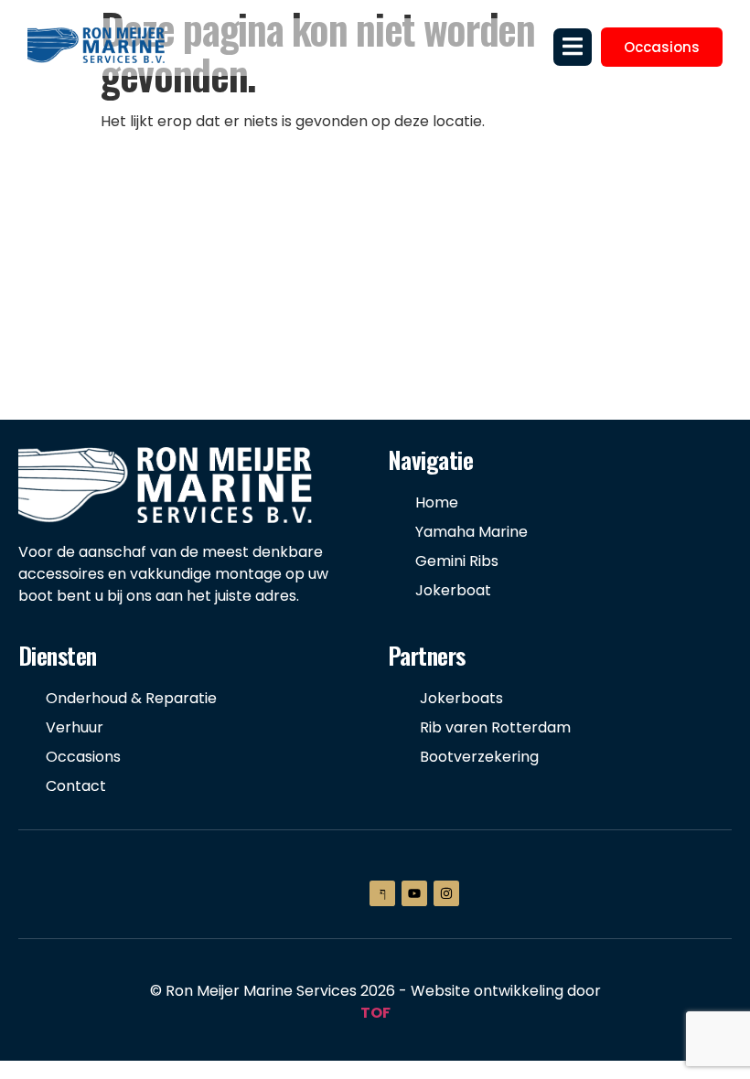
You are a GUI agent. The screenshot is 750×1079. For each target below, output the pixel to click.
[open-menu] (572, 46)
